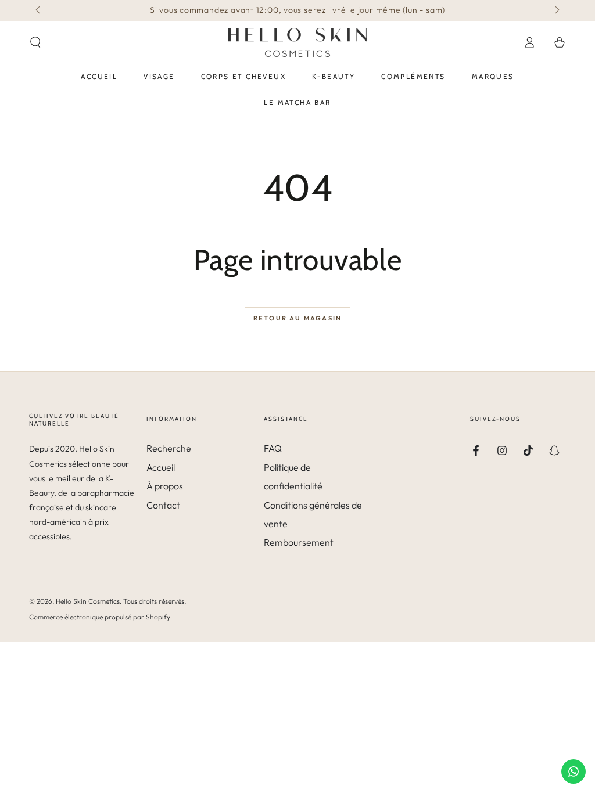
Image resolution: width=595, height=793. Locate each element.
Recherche (168, 448)
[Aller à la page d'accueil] (297, 42)
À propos (164, 486)
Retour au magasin (297, 318)
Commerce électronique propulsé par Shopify (99, 616)
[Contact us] (573, 771)
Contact (163, 505)
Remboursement (299, 542)
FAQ (273, 448)
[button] (35, 42)
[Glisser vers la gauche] (39, 10)
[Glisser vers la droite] (556, 10)
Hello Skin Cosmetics (88, 601)
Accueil (160, 467)
